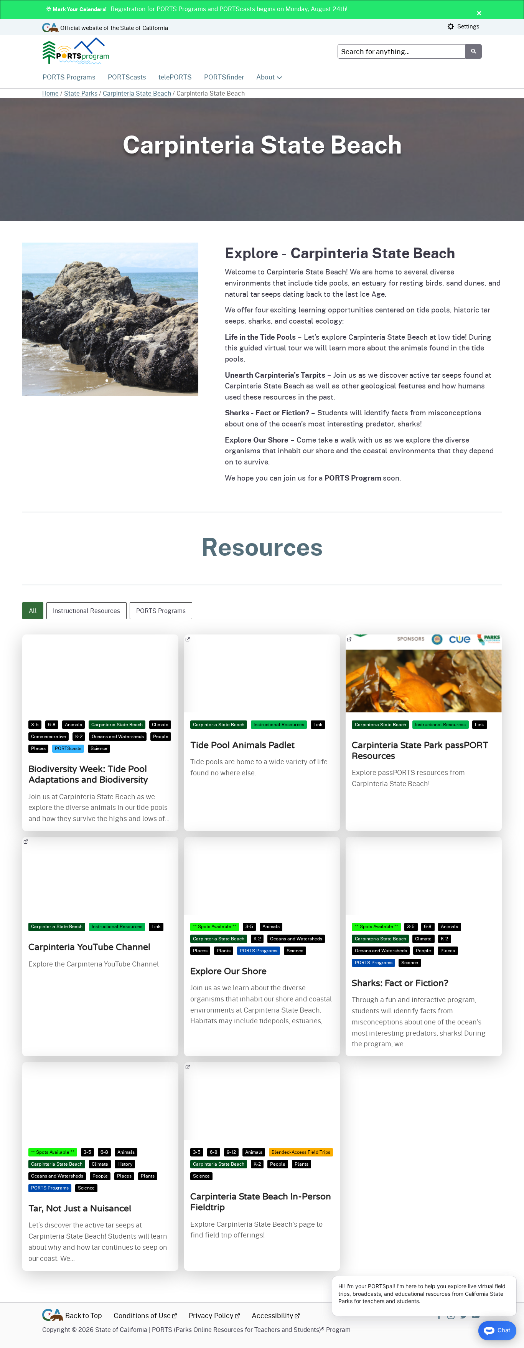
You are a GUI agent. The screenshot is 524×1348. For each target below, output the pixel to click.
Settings (468, 26)
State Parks (80, 93)
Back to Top (83, 1315)
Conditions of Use (142, 1315)
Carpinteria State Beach (137, 93)
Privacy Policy (211, 1315)
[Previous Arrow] (23, 324)
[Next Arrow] (197, 324)
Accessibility (272, 1315)
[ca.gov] (52, 1316)
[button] (32, 610)
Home (50, 93)
